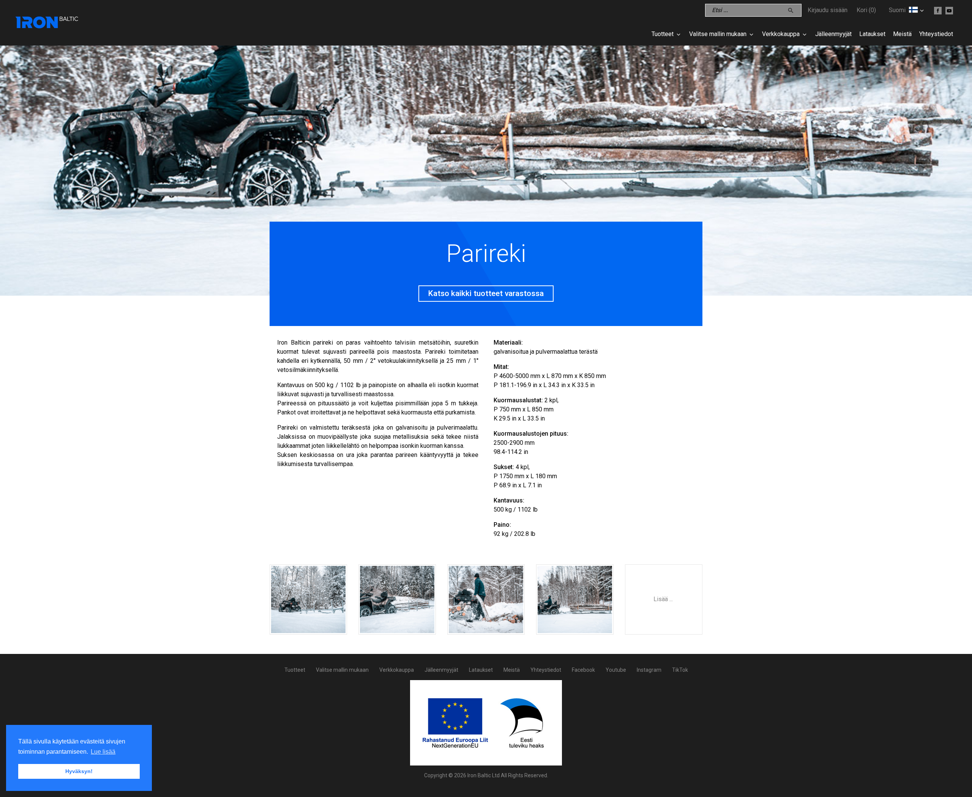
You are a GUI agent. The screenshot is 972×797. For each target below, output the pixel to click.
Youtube (616, 670)
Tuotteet (663, 34)
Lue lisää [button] (103, 751)
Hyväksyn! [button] (79, 771)
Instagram (649, 670)
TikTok (680, 670)
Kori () (866, 10)
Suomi (897, 10)
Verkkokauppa (781, 34)
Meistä (902, 34)
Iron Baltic (47, 23)
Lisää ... (663, 599)
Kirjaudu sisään (827, 10)
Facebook (583, 670)
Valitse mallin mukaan (717, 34)
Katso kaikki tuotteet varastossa (486, 293)
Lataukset (872, 34)
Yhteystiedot (936, 34)
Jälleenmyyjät (833, 34)
